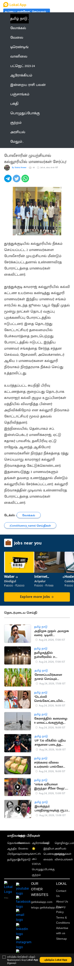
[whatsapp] (25, 181)
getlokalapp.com (41, 902)
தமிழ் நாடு (18, 19)
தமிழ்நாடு (13, 859)
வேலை (23, 848)
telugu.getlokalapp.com (46, 907)
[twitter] (17, 181)
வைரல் (48, 859)
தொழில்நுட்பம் (64, 843)
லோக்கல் (24, 843)
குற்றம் (36, 874)
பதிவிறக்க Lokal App (55, 959)
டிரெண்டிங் (25, 854)
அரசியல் (60, 848)
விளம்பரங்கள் (64, 859)
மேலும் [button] (16, 142)
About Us (62, 901)
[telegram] (8, 181)
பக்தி (46, 843)
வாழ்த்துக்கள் (63, 854)
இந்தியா (48, 848)
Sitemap (61, 938)
